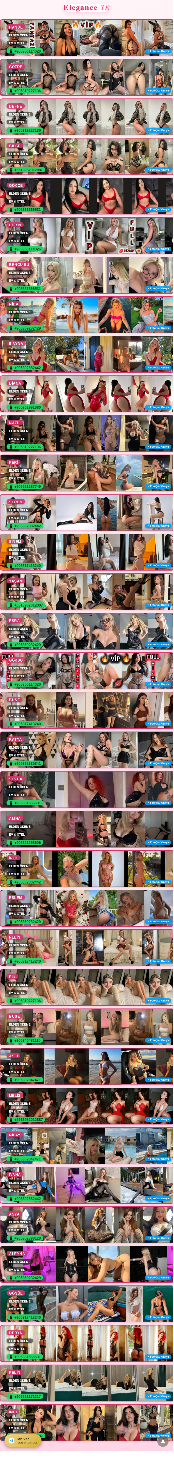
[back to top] (163, 1441)
